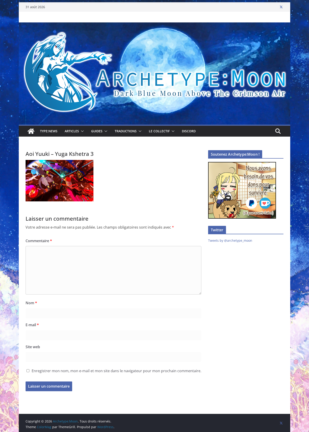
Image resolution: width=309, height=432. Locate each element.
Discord (189, 131)
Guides (96, 131)
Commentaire (39, 240)
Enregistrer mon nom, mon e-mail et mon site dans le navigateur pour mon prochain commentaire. (116, 370)
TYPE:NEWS (48, 131)
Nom (31, 302)
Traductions (126, 131)
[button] (81, 131)
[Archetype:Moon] (154, 25)
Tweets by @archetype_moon (230, 240)
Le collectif (159, 131)
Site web (33, 346)
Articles (72, 131)
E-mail (32, 324)
